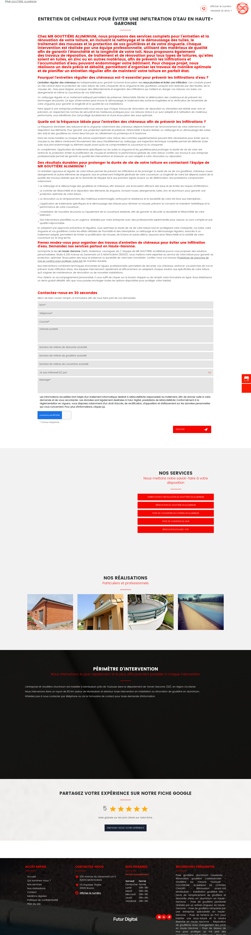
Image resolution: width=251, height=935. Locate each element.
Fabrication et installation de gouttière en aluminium (175, 497)
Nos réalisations (36, 888)
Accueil (31, 877)
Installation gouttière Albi (208, 892)
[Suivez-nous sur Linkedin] (163, 917)
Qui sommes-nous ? (39, 881)
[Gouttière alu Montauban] (50, 612)
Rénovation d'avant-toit (176, 529)
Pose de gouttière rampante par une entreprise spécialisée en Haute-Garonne (201, 911)
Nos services (34, 884)
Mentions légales (37, 896)
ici (103, 407)
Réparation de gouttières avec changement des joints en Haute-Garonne (201, 925)
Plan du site (34, 904)
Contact (31, 892)
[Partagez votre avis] (159, 917)
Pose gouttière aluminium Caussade (199, 875)
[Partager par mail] (169, 917)
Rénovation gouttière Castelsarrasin (199, 878)
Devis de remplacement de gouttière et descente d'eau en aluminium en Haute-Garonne (201, 898)
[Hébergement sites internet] (125, 924)
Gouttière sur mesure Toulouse (198, 882)
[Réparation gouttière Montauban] (100, 612)
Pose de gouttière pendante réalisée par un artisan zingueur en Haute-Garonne (201, 905)
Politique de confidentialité (42, 900)
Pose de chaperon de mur (175, 521)
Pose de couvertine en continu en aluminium (176, 513)
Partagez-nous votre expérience (125, 828)
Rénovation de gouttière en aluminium (176, 505)
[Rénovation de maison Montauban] (201, 612)
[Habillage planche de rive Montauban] (151, 612)
